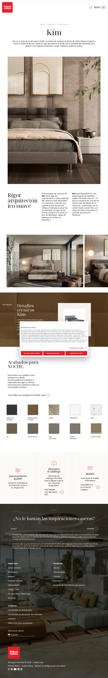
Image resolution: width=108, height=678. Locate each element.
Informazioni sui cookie (77, 348)
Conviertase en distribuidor (20, 610)
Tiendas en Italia (15, 581)
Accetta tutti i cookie (76, 353)
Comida (56, 576)
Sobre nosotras (14, 568)
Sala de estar (59, 572)
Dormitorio (58, 581)
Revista (11, 576)
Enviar (90, 528)
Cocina (56, 568)
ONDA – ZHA (13, 589)
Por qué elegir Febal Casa (19, 594)
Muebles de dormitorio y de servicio (69, 585)
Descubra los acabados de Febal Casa (27, 395)
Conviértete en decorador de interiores (25, 614)
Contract (11, 619)
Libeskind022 (13, 585)
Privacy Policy (14, 666)
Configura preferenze (53, 353)
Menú (97, 7)
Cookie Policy (27, 666)
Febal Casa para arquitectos (20, 623)
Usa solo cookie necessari (32, 353)
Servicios (12, 598)
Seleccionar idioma (91, 7)
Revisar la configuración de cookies (50, 666)
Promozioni (13, 572)
